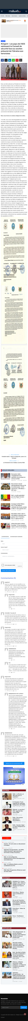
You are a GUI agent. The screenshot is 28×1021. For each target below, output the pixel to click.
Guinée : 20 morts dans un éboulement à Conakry (14, 844)
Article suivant (13, 460)
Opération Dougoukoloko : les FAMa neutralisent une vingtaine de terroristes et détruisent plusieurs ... (19, 976)
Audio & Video (22, 16)
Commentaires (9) (8, 578)
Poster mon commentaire (8, 570)
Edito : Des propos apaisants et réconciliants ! (18, 819)
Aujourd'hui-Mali (14, 480)
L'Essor (12, 520)
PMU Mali (8, 16)
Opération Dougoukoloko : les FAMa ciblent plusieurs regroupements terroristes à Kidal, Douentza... (14, 851)
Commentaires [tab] (5, 536)
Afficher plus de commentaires (13, 763)
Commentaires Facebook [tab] (16, 536)
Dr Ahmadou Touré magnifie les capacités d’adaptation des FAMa (19, 803)
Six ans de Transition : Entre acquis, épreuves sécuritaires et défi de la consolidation (19, 902)
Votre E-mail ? (4, 547)
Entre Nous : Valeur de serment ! (19, 909)
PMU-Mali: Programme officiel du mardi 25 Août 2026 (14, 870)
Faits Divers (14, 16)
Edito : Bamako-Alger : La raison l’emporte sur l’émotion (19, 826)
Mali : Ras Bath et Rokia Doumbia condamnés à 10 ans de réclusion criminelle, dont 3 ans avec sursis (19, 955)
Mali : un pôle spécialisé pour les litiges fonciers (17, 496)
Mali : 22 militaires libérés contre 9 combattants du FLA (13, 864)
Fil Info (2, 16)
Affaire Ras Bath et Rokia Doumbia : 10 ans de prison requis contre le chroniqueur (19, 525)
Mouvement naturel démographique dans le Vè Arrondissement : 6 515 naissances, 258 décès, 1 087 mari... (18, 487)
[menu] (2, 11)
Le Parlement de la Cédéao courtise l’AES (14, 462)
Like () (15, 591)
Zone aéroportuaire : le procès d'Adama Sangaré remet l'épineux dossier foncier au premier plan (19, 934)
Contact (3, 1017)
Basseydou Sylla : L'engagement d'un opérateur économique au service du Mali (18, 476)
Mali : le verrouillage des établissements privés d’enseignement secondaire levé (14, 858)
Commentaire (4, 553)
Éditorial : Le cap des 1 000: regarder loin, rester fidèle (19, 811)
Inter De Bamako (15, 813)
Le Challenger (15, 896)
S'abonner (23, 1007)
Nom (2, 541)
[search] (26, 11)
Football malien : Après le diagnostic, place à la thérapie (14, 457)
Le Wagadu (15, 939)
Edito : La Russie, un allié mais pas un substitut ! (18, 795)
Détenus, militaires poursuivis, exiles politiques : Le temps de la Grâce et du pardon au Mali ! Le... (19, 964)
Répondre (10, 591)
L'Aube (14, 917)
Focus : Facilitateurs (18, 916)
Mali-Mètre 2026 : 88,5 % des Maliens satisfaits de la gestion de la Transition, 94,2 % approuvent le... (18, 516)
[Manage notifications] (25, 1014)
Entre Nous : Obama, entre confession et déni (18, 894)
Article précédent (15, 454)
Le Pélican (14, 798)
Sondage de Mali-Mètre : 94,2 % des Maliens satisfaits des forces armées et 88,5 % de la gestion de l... (19, 506)
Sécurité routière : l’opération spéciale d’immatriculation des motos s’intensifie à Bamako (18, 945)
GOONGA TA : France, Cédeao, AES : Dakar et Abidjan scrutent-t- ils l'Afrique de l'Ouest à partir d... (19, 884)
